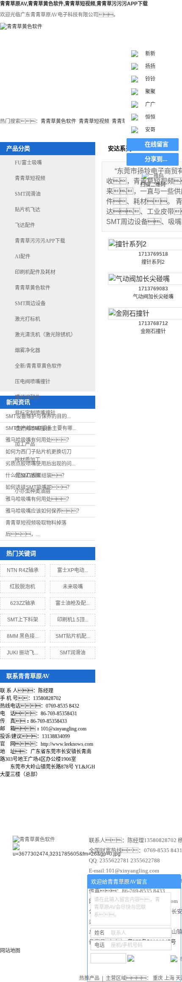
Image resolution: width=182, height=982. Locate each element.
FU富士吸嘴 (28, 163)
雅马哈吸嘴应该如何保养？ (44, 511)
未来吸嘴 (73, 587)
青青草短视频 (94, 121)
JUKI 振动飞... (22, 653)
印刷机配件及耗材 (35, 272)
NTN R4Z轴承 (23, 570)
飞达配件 (25, 225)
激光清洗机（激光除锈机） (45, 335)
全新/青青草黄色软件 (38, 366)
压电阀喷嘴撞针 (32, 382)
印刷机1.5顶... (72, 620)
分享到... (156, 159)
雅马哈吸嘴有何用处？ (39, 499)
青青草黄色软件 (58, 121)
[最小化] (172, 882)
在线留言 (156, 144)
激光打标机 (77, 90)
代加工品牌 (27, 476)
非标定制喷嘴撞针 (35, 413)
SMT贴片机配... (72, 636)
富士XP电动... (72, 570)
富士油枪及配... (72, 603)
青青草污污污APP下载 (40, 241)
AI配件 (22, 257)
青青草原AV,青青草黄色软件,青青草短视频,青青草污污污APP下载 (74, 4)
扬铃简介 (97, 807)
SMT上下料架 (22, 620)
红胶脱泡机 (22, 587)
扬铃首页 (25, 90)
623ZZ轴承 (22, 603)
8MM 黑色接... (23, 636)
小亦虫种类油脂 (32, 491)
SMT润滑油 (28, 194)
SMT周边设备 (30, 303)
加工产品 (25, 444)
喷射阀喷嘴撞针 (32, 429)
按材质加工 (27, 460)
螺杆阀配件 (27, 397)
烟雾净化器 (27, 350)
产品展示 (143, 807)
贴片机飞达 (27, 210)
